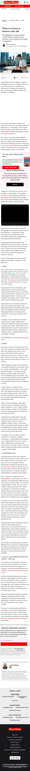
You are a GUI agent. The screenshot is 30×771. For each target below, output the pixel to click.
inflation (7, 131)
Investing (4, 20)
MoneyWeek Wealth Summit (22, 707)
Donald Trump (5, 195)
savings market (9, 467)
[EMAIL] (11, 667)
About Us (15, 734)
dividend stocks (6, 478)
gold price (13, 280)
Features (24, 46)
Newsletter (25, 77)
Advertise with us (15, 747)
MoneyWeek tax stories (15, 720)
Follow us (18, 77)
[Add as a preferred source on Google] (15, 758)
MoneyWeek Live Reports (15, 710)
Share (5, 77)
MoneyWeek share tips (8, 717)
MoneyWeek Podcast (8, 707)
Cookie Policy (15, 744)
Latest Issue (15, 700)
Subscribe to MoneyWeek (8, 696)
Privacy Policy (15, 742)
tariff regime (4, 199)
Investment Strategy (14, 20)
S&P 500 (11, 145)
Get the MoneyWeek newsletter (22, 697)
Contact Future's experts (15, 737)
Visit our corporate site (21, 764)
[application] (15, 214)
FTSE (22, 478)
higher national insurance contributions (16, 618)
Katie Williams (12, 44)
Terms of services (19, 648)
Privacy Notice (20, 650)
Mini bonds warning (15, 8)
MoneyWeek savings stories (22, 717)
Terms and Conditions (15, 739)
